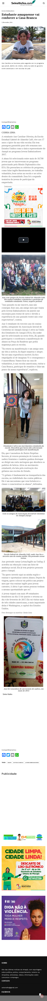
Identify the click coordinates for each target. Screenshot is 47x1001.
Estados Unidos (18, 762)
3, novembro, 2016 (7, 22)
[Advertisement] (23, 95)
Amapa (9, 762)
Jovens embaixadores (32, 762)
